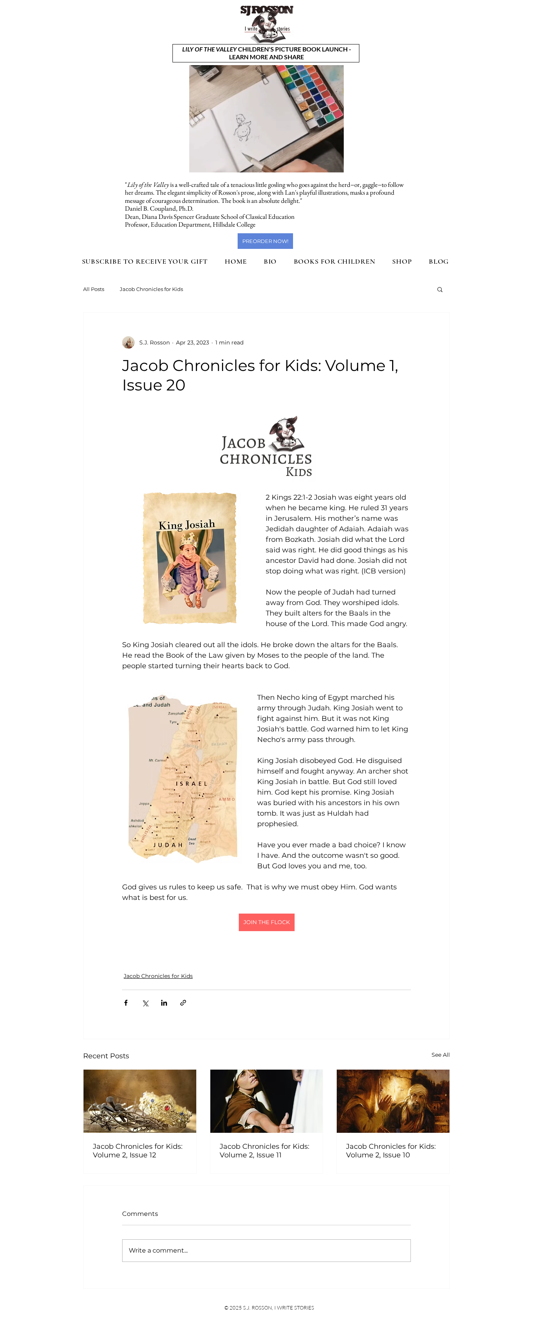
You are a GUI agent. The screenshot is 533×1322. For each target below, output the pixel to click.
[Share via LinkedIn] (164, 1002)
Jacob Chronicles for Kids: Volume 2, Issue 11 (264, 1150)
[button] (334, 163)
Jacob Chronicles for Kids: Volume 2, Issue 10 (391, 1150)
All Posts (93, 289)
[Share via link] (183, 1002)
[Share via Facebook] (126, 1002)
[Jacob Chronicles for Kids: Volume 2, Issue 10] (393, 1101)
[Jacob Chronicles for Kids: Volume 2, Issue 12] (140, 1101)
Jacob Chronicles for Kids (151, 289)
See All (441, 1054)
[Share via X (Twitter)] (145, 1002)
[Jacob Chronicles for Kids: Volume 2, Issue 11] (266, 1101)
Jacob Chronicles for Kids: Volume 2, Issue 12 (138, 1150)
